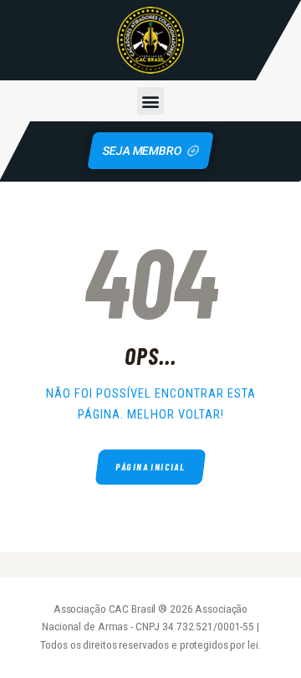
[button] (151, 101)
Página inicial (150, 466)
